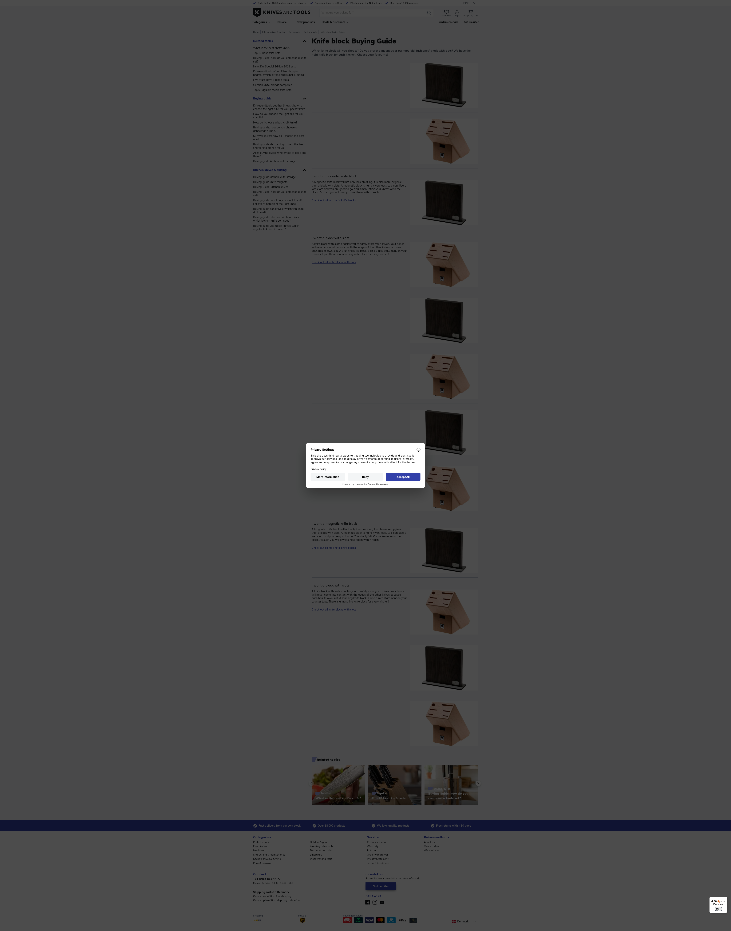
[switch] (718, 909)
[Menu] (725, 899)
